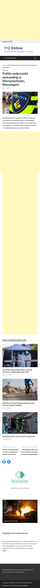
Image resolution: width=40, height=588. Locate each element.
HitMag (25, 585)
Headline (5, 70)
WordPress (17, 585)
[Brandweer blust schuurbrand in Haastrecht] (20, 424)
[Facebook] (9, 462)
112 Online (13, 48)
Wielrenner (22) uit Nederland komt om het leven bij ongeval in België (18, 404)
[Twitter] (4, 462)
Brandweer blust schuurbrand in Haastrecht (18, 436)
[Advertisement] (20, 20)
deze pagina (11, 546)
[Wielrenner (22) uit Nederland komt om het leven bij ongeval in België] (20, 390)
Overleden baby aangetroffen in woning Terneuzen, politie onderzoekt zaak (17, 371)
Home (4, 65)
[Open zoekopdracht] (35, 58)
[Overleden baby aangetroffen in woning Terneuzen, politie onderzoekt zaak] (20, 356)
